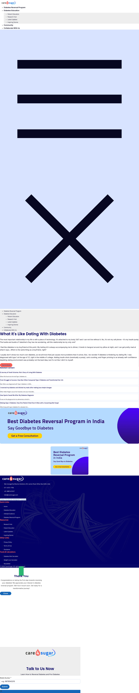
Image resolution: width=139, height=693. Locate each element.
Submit (5, 687)
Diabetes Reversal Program (14, 7)
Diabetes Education (11, 10)
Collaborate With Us (12, 28)
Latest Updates (12, 19)
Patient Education (13, 14)
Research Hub (12, 17)
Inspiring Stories (13, 22)
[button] (69, 169)
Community (8, 25)
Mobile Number (5, 678)
